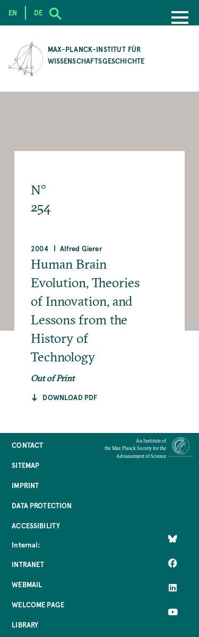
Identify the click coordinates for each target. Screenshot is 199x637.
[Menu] (180, 18)
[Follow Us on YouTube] (173, 612)
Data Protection (42, 505)
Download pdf (69, 397)
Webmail (27, 584)
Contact (27, 445)
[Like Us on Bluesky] (173, 539)
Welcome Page (38, 604)
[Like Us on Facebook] (173, 563)
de (38, 12)
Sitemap (25, 465)
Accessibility (36, 525)
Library (25, 625)
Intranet (28, 564)
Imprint (25, 485)
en (12, 12)
